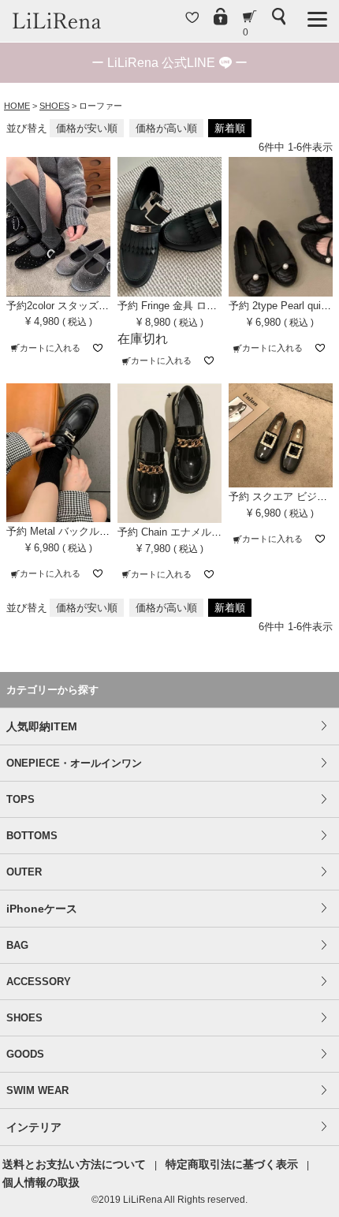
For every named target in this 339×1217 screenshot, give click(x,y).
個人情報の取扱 (41, 1182)
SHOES (54, 105)
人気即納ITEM (41, 726)
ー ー (169, 62)
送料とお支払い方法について (74, 1164)
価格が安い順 (86, 128)
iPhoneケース (41, 908)
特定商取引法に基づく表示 (232, 1164)
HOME (17, 105)
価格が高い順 (166, 128)
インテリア (33, 1127)
